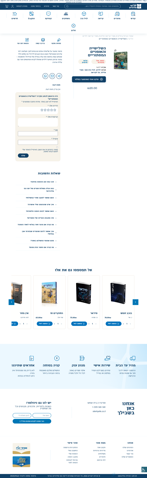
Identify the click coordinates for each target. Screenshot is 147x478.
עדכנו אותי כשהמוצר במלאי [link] (87, 79)
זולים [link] (119, 36)
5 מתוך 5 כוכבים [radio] (42, 110)
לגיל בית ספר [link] (89, 70)
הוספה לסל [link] (112, 324)
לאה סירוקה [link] (24, 317)
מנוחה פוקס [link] (56, 43)
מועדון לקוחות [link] (21, 6)
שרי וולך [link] (60, 317)
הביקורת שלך (52, 117)
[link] (144, 469)
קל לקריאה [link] (95, 72)
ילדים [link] (98, 70)
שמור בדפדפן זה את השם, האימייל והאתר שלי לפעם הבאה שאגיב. (40, 150)
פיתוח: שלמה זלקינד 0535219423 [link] (23, 476)
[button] (145, 1)
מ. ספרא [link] (95, 317)
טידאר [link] (94, 313)
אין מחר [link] (24, 313)
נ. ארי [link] (130, 317)
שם (56, 130)
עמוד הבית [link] (128, 36)
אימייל (54, 139)
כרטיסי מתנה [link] (36, 6)
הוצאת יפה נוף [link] (23, 43)
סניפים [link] (46, 6)
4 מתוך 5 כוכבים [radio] (45, 110)
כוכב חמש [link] (126, 313)
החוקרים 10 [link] (56, 313)
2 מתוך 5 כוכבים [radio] (51, 110)
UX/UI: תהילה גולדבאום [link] (127, 476)
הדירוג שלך (53, 106)
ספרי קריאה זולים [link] (107, 36)
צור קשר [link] (55, 6)
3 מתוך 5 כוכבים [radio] (48, 110)
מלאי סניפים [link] (84, 61)
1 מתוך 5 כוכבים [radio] (54, 110)
